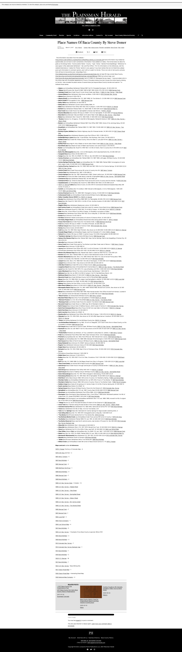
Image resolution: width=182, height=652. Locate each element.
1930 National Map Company (64, 577)
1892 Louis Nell (59, 517)
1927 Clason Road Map (62, 569)
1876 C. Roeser (106, 111)
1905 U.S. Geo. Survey (62, 532)
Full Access (55, 4)
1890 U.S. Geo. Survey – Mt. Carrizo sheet (67, 502)
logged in (78, 620)
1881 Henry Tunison (61, 456)
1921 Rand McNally (61, 562)
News (82, 607)
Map (89, 47)
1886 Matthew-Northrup (62, 468)
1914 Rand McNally (61, 551)
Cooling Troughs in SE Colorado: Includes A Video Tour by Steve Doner (113, 588)
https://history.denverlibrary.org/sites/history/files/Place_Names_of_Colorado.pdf (79, 60)
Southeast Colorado (63, 596)
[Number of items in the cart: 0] (142, 35)
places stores (94, 47)
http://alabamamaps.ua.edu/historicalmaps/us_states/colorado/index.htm (77, 74)
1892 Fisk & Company (62, 520)
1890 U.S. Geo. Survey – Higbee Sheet (66, 487)
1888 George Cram (61, 475)
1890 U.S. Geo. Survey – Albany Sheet (66, 498)
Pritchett (101, 47)
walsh (122, 47)
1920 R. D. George (61, 558)
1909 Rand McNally (61, 539)
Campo (86, 47)
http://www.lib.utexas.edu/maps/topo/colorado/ (69, 78)
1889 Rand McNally (61, 479)
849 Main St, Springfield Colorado (91, 640)
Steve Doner (114, 47)
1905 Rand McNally (61, 536)
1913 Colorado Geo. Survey (63, 543)
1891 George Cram (109, 402)
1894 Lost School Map (62, 524)
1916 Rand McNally (61, 554)
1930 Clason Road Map (62, 573)
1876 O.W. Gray (60, 453)
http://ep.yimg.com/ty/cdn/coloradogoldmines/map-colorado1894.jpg (76, 76)
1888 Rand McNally (61, 471)
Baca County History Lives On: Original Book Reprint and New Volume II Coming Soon (89, 601)
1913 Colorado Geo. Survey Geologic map (67, 547)
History (80, 47)
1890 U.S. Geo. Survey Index (63, 483)
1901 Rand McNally (61, 528)
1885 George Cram (61, 464)
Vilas (119, 47)
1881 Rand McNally (61, 460)
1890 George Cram (61, 509)
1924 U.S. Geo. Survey (62, 566)
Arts (76, 47)
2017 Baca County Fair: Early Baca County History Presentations (67, 590)
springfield (107, 47)
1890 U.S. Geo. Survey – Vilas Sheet (66, 490)
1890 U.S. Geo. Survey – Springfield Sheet (112, 176)
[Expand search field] (138, 35)
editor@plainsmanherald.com (96, 642)
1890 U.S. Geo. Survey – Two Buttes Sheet (111, 267)
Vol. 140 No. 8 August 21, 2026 (91, 25)
